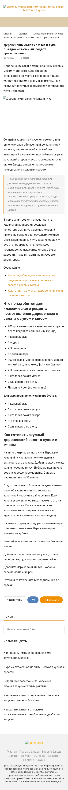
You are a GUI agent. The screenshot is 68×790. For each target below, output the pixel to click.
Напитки (28, 760)
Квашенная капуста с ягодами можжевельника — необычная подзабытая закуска (31, 714)
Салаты (23, 33)
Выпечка (39, 755)
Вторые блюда (51, 751)
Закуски (26, 755)
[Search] (64, 22)
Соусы (40, 760)
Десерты (53, 755)
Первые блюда (29, 751)
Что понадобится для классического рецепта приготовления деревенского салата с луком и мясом (33, 280)
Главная (7, 33)
